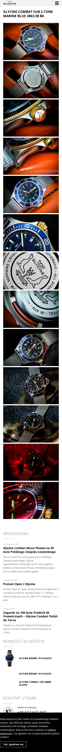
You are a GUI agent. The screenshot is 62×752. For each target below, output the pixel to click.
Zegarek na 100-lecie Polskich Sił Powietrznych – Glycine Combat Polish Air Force (30, 616)
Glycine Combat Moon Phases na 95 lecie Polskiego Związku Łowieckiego (29, 550)
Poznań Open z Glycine (19, 584)
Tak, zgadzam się (13, 744)
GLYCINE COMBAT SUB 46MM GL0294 (35, 683)
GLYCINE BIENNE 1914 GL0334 (35, 658)
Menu (57, 3)
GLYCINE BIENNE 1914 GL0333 (35, 673)
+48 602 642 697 (32, 712)
